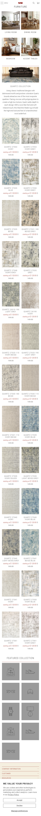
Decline (19, 806)
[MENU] (1, 3)
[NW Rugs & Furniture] (20, 3)
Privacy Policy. (13, 795)
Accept (19, 800)
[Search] (34, 3)
